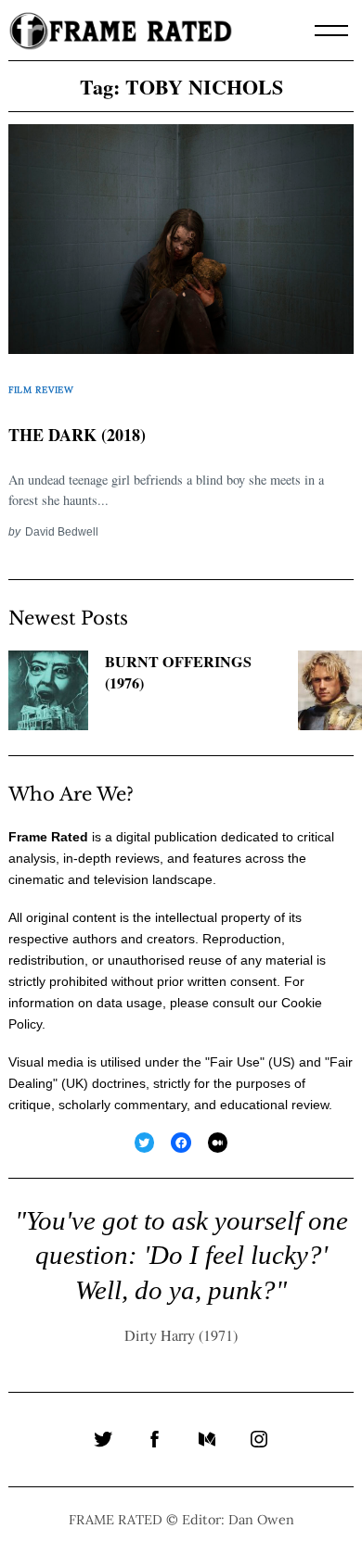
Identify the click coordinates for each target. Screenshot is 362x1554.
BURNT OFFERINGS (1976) (178, 672)
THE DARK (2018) (77, 435)
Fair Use (235, 1062)
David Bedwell (61, 531)
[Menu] (331, 30)
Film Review (41, 390)
